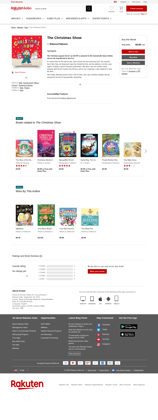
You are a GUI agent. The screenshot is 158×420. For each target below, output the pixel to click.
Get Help (15, 345)
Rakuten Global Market (94, 385)
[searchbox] (63, 9)
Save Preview (20, 72)
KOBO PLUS (54, 18)
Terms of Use (92, 370)
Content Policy (139, 370)
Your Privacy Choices (123, 370)
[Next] (146, 151)
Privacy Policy (104, 370)
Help (145, 2)
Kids (20, 83)
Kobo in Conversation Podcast (24, 331)
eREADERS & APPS (76, 18)
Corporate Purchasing (49, 338)
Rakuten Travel (111, 385)
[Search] (89, 9)
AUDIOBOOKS (34, 18)
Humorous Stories (26, 85)
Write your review (97, 271)
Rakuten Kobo (21, 8)
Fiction (27, 88)
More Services (125, 385)
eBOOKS (16, 18)
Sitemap (15, 348)
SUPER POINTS (100, 18)
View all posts (74, 354)
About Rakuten (139, 385)
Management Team (20, 327)
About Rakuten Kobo (20, 324)
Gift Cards (136, 2)
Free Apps (16, 338)
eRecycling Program (20, 334)
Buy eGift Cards (18, 341)
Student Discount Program (51, 331)
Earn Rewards (17, 2)
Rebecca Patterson (59, 44)
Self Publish (45, 324)
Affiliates (44, 327)
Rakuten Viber (76, 385)
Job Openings (46, 334)
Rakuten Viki (64, 385)
